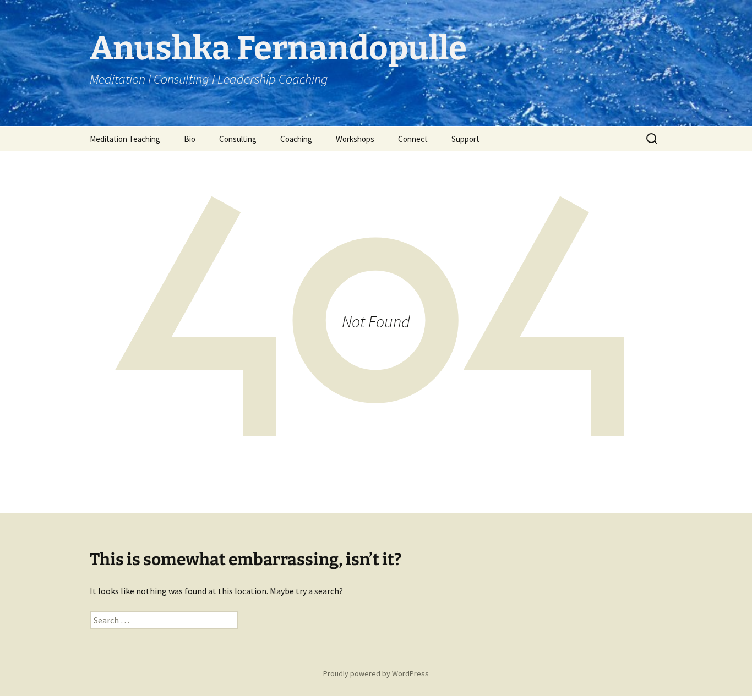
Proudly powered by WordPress (376, 673)
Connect (413, 139)
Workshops (355, 139)
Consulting (238, 139)
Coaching (296, 139)
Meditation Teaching (125, 139)
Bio (189, 139)
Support (465, 139)
